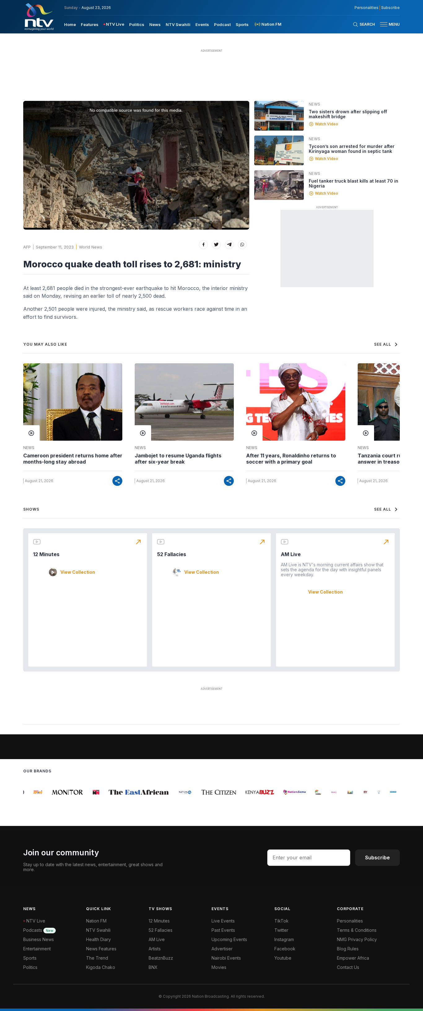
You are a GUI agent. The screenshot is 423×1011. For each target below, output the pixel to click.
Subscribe (390, 8)
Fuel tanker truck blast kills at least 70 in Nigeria (353, 183)
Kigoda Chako (100, 967)
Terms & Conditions (357, 930)
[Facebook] (203, 244)
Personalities (366, 8)
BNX (153, 967)
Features (89, 24)
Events (202, 24)
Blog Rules (348, 948)
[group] (32, 792)
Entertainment (37, 948)
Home (70, 24)
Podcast (222, 24)
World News (90, 246)
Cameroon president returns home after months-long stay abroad (72, 458)
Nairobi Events (226, 958)
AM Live (291, 554)
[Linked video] (279, 116)
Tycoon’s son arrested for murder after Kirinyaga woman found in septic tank (352, 149)
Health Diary (98, 939)
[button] (387, 24)
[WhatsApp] (242, 244)
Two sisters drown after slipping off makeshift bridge (348, 114)
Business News (38, 939)
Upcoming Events (229, 939)
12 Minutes (46, 554)
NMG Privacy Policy (357, 939)
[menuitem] (70, 24)
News (155, 24)
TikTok (281, 920)
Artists (155, 948)
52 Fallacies (171, 554)
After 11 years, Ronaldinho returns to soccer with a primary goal (291, 458)
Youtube (282, 958)
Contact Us (348, 967)
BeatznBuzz (161, 958)
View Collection (77, 572)
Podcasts (38, 930)
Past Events (223, 930)
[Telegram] (229, 244)
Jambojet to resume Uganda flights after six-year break (178, 458)
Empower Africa (353, 958)
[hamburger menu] (383, 24)
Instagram (284, 939)
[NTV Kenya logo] (38, 16)
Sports (242, 24)
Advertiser (222, 948)
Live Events (223, 920)
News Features (101, 948)
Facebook (284, 948)
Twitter (281, 930)
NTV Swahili (178, 24)
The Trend (97, 958)
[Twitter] (216, 244)
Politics (136, 24)
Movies (219, 967)
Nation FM (96, 920)
